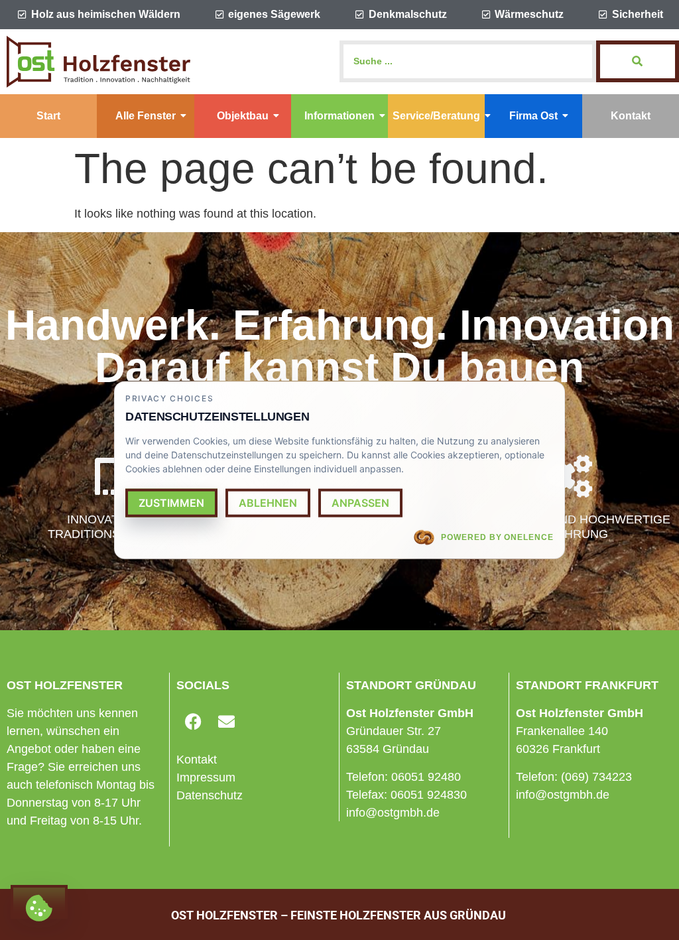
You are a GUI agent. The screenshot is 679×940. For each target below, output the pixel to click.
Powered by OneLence (497, 536)
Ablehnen (268, 502)
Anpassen (360, 502)
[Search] (637, 61)
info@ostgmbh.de (393, 812)
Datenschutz (209, 795)
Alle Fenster (145, 115)
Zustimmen (171, 502)
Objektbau (243, 115)
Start (48, 115)
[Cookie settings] (39, 902)
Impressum (205, 777)
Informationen (339, 115)
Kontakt (630, 115)
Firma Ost (533, 115)
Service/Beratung (436, 115)
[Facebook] (193, 721)
